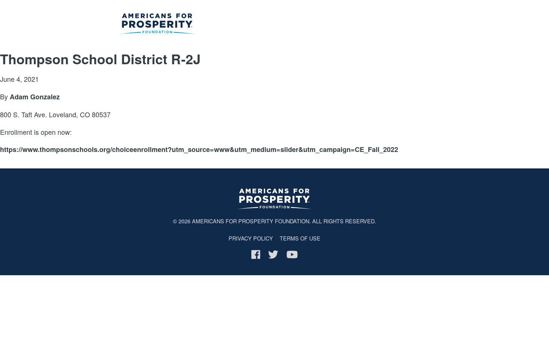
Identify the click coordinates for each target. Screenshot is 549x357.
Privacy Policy (251, 238)
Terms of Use (300, 238)
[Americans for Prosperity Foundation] (157, 25)
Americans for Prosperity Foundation (250, 221)
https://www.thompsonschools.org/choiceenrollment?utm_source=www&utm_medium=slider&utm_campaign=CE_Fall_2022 (199, 149)
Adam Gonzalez (35, 97)
